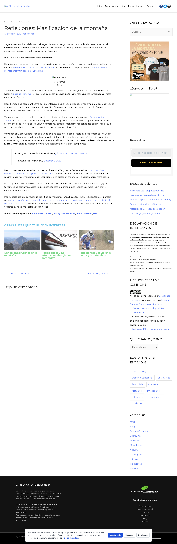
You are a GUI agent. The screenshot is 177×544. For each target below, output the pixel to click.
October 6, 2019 (52, 160)
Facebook (37, 213)
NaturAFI (137, 391)
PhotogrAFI (153, 391)
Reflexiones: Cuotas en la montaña (20, 254)
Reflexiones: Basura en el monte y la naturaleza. (95, 254)
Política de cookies (71, 538)
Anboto (102, 117)
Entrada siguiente (99, 273)
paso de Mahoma (22, 94)
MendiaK (137, 384)
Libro (123, 6)
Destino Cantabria (142, 377)
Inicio (99, 6)
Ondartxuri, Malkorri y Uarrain (145, 204)
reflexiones (28, 34)
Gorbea (93, 117)
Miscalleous (153, 384)
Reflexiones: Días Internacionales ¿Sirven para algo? (56, 255)
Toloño (8, 120)
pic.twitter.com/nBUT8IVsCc (71, 153)
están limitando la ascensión (33, 67)
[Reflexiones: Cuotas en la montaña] (22, 240)
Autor (115, 6)
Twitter (48, 213)
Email (79, 213)
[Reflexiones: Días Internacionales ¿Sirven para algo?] (59, 240)
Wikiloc (88, 213)
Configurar (143, 535)
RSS (95, 213)
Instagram (59, 213)
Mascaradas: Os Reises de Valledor (147, 209)
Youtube (70, 213)
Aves (134, 371)
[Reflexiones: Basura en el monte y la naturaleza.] (97, 240)
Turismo (137, 403)
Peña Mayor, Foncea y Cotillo (145, 213)
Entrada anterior (18, 273)
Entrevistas (164, 377)
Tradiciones (155, 397)
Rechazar (129, 535)
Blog (107, 6)
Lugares (140, 6)
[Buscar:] (151, 32)
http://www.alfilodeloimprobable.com (149, 329)
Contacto (151, 6)
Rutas (131, 6)
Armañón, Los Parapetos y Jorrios (147, 191)
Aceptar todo (115, 535)
